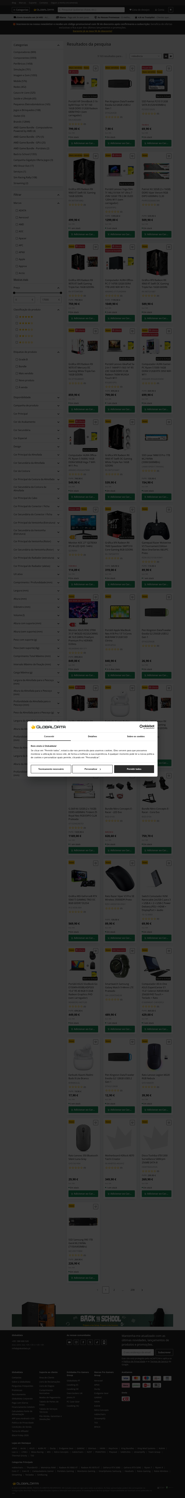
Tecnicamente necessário (51, 769)
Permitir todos (134, 769)
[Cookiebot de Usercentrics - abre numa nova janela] (141, 727)
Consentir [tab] (49, 736)
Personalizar (91, 769)
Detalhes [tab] (92, 736)
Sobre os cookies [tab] (136, 736)
